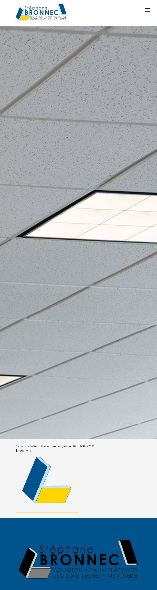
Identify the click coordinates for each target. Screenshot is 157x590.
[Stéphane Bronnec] (41, 13)
